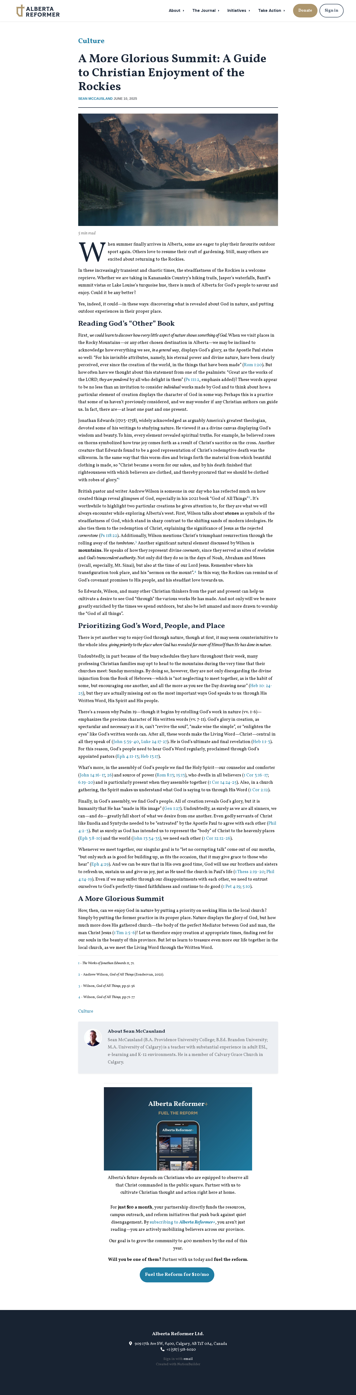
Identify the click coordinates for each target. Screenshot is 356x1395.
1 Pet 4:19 (231, 887)
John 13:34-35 (146, 839)
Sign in (331, 10)
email (188, 1359)
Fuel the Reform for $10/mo (177, 1274)
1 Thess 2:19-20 (249, 872)
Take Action (270, 10)
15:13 (180, 775)
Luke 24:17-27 (154, 742)
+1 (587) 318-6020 (181, 1349)
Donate (305, 10)
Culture (91, 41)
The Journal (204, 10)
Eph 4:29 (100, 864)
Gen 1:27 (172, 809)
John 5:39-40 (126, 742)
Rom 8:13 (165, 775)
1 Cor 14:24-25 (223, 783)
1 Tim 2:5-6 (124, 933)
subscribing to (182, 1222)
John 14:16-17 (92, 775)
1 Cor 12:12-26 (216, 839)
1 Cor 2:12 (259, 790)
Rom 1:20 (253, 365)
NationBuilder (188, 1364)
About (175, 10)
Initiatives (237, 10)
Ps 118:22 (109, 536)
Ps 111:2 (192, 380)
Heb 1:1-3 (261, 742)
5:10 (246, 887)
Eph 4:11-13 (128, 757)
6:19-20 (85, 783)
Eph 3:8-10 (90, 839)
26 (109, 775)
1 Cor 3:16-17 (256, 775)
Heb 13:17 (149, 757)
